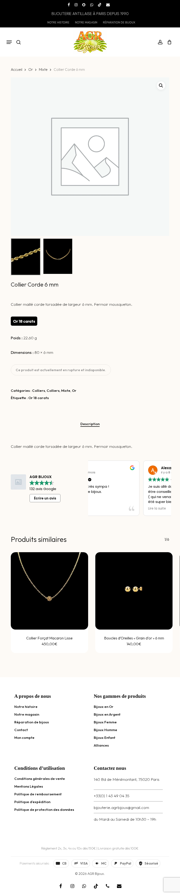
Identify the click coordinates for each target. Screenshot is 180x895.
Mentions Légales (28, 786)
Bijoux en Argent (107, 714)
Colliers (38, 390)
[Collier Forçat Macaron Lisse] (49, 591)
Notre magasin (26, 714)
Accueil (16, 69)
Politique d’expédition (32, 802)
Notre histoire (26, 706)
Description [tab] (90, 424)
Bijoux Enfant (104, 737)
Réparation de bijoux (31, 722)
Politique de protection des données (44, 809)
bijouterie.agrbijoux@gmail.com (121, 807)
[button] (9, 42)
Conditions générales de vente (39, 778)
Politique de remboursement (38, 794)
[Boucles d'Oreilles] (133, 591)
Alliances (101, 745)
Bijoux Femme (105, 722)
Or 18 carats (38, 398)
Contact (21, 730)
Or (30, 69)
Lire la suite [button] (104, 508)
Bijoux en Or (103, 706)
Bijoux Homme (105, 730)
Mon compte (24, 737)
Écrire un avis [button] (45, 498)
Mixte (43, 69)
